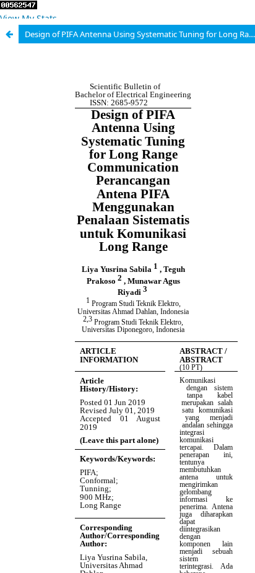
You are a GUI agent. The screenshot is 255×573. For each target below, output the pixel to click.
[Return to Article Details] (9, 34)
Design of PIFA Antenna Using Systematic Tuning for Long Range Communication (140, 34)
